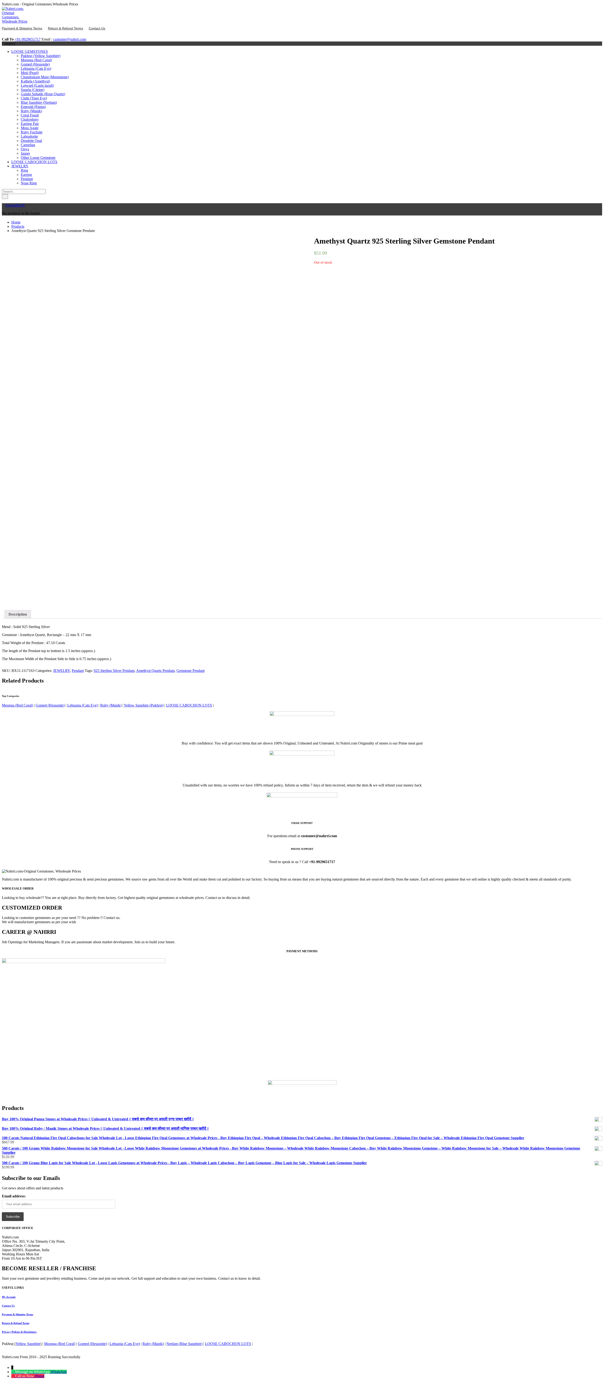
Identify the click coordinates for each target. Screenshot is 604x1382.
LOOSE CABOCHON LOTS (34, 162)
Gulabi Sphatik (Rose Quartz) (43, 94)
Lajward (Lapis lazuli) (37, 85)
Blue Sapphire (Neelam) (39, 102)
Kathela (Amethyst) (35, 81)
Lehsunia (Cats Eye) (36, 68)
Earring (26, 175)
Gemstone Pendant (190, 671)
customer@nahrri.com (69, 39)
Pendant (27, 179)
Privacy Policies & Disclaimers (19, 1331)
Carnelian (28, 145)
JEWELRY (20, 166)
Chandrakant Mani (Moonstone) (45, 77)
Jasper (25, 153)
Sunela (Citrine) (32, 90)
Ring (24, 170)
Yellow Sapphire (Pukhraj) (144, 705)
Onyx (25, 149)
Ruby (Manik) (31, 111)
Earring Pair (30, 124)
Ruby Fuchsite (31, 132)
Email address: (14, 1196)
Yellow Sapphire (28, 1344)
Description (17, 614)
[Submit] (5, 196)
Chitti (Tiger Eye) (34, 98)
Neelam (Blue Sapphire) (184, 1344)
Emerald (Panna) (33, 107)
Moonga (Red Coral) (36, 60)
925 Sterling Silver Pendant (114, 671)
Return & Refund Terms (15, 1323)
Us (8, 1305)
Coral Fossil (30, 115)
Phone (39, 1376)
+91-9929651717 (28, 39)
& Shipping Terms (17, 1314)
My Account (9, 1296)
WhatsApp (59, 1372)
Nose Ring (29, 183)
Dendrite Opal (31, 141)
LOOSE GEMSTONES (29, 52)
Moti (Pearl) (30, 73)
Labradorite (29, 136)
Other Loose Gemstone (38, 158)
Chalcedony (30, 119)
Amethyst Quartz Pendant (155, 671)
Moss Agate (29, 128)
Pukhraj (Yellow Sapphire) (40, 56)
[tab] (17, 614)
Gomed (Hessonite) (35, 64)
